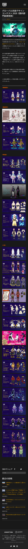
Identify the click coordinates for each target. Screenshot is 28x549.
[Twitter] (21, 469)
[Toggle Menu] (25, 4)
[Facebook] (14, 469)
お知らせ (8, 19)
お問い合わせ (13, 535)
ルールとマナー (5, 535)
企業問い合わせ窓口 (10, 539)
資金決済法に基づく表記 (10, 537)
